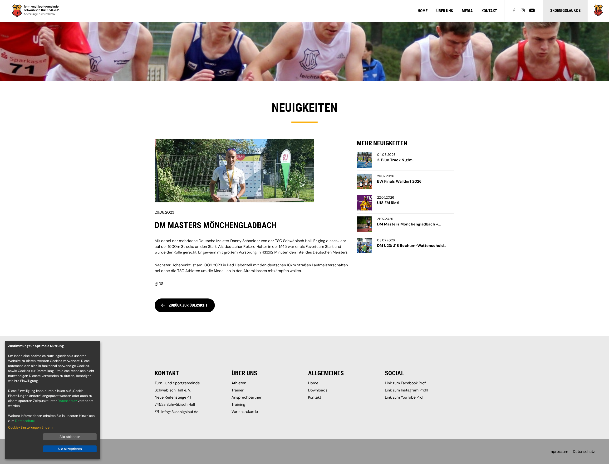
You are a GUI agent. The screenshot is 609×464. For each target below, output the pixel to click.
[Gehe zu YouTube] (532, 11)
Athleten (238, 383)
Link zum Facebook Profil (406, 383)
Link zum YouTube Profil (405, 397)
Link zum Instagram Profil (406, 390)
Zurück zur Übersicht (188, 305)
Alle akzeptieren (70, 449)
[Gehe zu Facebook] (514, 11)
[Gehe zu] (598, 14)
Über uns (444, 10)
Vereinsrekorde (244, 411)
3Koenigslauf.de (565, 10)
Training (238, 404)
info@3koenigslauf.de (179, 411)
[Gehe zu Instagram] (522, 11)
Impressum (558, 451)
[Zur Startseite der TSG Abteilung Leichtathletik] (35, 10)
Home (422, 10)
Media (467, 10)
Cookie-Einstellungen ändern (30, 427)
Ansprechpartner (246, 397)
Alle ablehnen (69, 437)
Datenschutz (584, 451)
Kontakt (489, 10)
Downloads (317, 390)
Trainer (237, 390)
